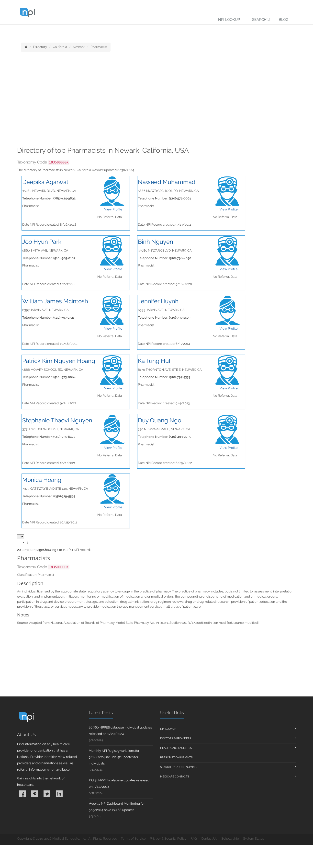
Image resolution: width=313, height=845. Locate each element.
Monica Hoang (41, 479)
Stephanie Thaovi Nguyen (57, 420)
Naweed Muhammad (166, 181)
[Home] (25, 47)
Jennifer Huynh (158, 301)
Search (259, 19)
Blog (284, 19)
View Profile (113, 209)
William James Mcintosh (55, 301)
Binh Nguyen (155, 241)
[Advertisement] (156, 100)
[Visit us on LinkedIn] (59, 793)
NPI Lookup (229, 19)
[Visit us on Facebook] (22, 793)
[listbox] (19, 550)
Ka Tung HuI (154, 360)
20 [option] (19, 550)
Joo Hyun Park (41, 241)
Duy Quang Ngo (159, 420)
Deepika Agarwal (45, 181)
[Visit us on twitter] (47, 793)
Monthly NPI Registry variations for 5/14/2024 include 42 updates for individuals (114, 757)
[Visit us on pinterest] (34, 793)
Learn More (107, 31)
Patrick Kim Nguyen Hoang (58, 360)
